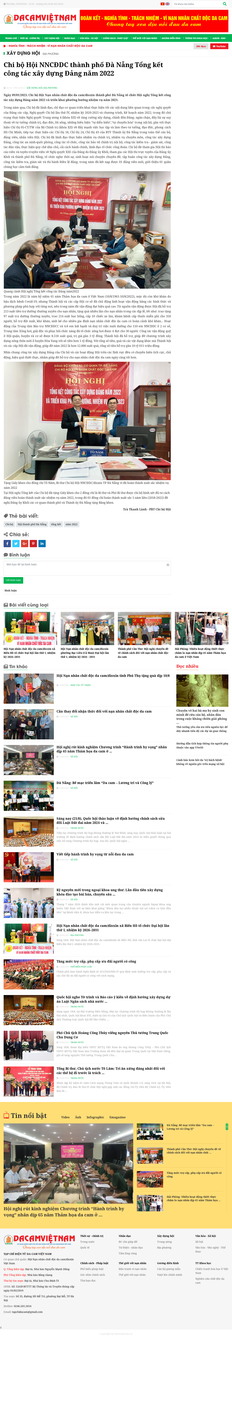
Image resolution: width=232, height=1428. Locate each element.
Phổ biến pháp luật (81, 966)
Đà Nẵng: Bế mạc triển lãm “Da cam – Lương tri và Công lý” (105, 783)
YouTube (221, 46)
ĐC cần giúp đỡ (128, 1241)
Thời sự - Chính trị (30, 38)
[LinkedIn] (42, 543)
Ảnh (78, 1117)
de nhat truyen (18, 1318)
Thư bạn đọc (88, 1280)
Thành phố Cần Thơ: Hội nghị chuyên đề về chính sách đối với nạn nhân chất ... (194, 1150)
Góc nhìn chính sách (92, 1274)
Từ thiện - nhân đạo (131, 1247)
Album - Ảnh (218, 38)
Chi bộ (9, 524)
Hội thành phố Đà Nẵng (32, 524)
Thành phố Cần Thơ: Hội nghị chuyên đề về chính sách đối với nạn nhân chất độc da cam (143, 653)
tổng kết (56, 524)
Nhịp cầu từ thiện (81, 685)
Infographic (95, 1117)
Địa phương (51, 53)
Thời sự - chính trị (91, 1236)
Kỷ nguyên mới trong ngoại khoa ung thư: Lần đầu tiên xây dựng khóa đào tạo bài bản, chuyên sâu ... (110, 892)
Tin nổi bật (29, 1115)
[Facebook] (7, 543)
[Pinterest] (33, 543)
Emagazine (117, 1117)
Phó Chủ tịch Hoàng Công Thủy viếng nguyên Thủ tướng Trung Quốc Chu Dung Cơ (112, 1035)
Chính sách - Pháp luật (115, 38)
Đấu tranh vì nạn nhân (133, 1269)
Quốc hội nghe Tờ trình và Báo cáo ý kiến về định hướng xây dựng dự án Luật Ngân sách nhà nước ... (114, 999)
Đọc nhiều (187, 666)
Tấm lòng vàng (128, 1253)
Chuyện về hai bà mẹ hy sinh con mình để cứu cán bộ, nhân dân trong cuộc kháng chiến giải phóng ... (201, 717)
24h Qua (201, 46)
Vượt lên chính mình (169, 1274)
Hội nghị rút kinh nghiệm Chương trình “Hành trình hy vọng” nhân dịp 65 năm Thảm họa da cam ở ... (112, 749)
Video (65, 1117)
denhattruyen (8, 1318)
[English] (167, 4)
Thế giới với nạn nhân (145, 38)
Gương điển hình (171, 38)
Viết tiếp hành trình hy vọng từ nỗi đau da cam (95, 854)
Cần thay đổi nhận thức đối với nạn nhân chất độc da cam (104, 711)
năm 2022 (72, 524)
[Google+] (24, 543)
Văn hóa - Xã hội (89, 38)
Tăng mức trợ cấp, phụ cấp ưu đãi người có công (96, 961)
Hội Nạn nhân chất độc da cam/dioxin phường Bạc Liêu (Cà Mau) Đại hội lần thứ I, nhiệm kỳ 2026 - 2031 (85, 653)
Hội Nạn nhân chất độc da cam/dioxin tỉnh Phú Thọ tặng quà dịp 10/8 (113, 677)
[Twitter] (16, 543)
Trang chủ (11, 38)
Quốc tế (85, 1247)
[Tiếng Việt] (163, 4)
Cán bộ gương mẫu (168, 1269)
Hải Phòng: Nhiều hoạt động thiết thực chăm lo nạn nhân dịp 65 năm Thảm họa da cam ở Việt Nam (200, 653)
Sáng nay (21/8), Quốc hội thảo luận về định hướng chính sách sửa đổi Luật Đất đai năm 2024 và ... (111, 820)
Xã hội (74, 716)
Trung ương (164, 1241)
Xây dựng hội (51, 38)
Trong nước (77, 828)
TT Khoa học (203, 1263)
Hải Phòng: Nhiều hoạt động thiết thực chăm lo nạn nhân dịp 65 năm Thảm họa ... (194, 1198)
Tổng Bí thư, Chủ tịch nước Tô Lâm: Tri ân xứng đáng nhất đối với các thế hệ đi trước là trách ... (111, 1070)
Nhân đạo (69, 38)
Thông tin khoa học (196, 38)
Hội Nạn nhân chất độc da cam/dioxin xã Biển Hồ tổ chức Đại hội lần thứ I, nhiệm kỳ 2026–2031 (29, 653)
